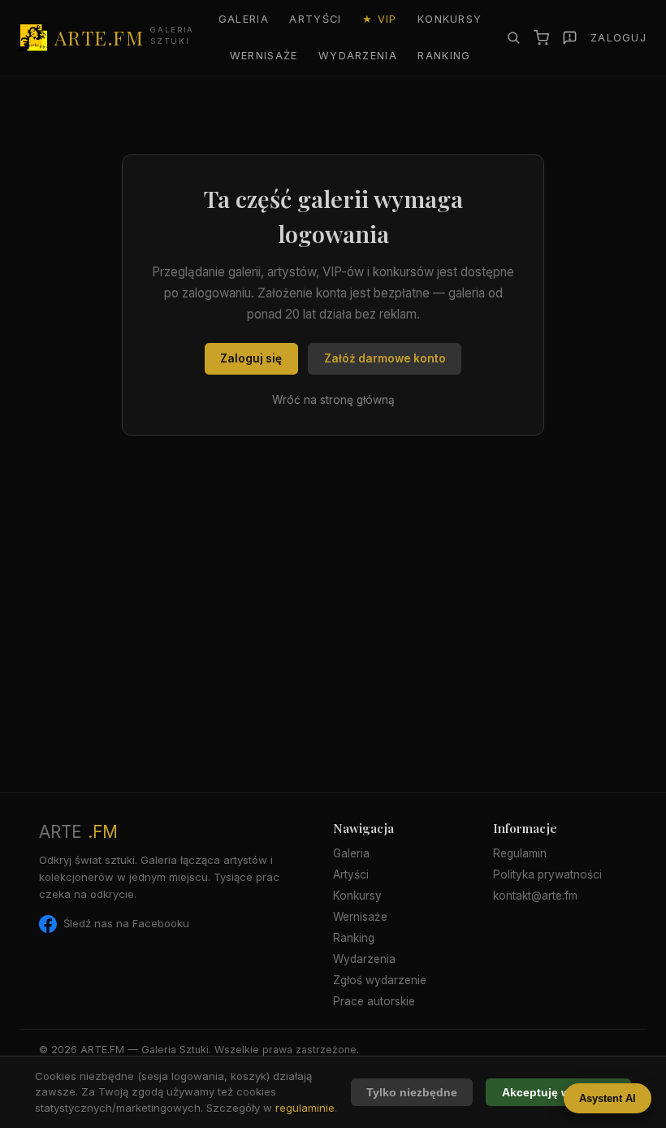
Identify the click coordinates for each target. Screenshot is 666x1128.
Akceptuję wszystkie (559, 1093)
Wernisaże (264, 56)
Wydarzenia (357, 56)
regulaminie (305, 1107)
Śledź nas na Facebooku (126, 923)
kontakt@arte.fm (535, 895)
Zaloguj (618, 38)
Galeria (243, 19)
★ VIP (379, 19)
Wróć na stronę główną (333, 399)
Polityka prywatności (547, 874)
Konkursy (449, 19)
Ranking (443, 56)
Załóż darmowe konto (385, 358)
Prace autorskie (374, 1001)
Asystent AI (607, 1098)
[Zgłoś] (569, 38)
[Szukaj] (513, 37)
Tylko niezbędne (411, 1093)
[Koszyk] (541, 38)
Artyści (315, 19)
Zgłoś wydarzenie (379, 980)
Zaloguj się (251, 358)
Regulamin (520, 853)
